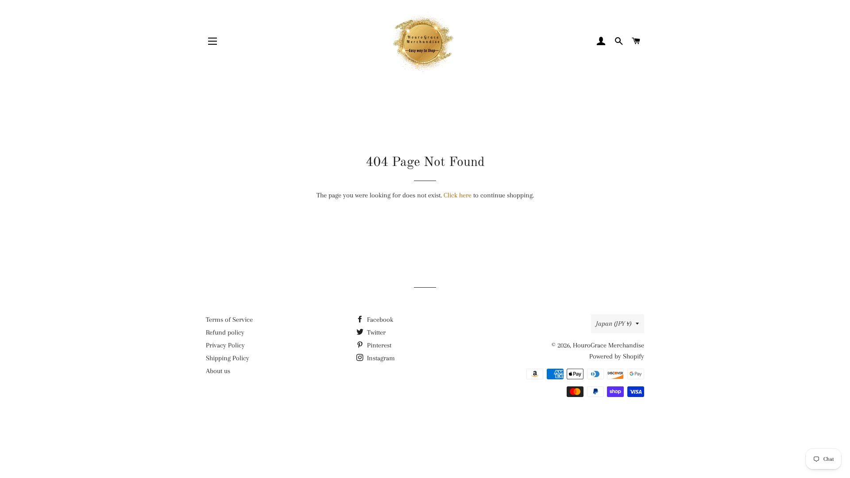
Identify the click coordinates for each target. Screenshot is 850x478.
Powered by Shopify (616, 356)
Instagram (380, 358)
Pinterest (378, 345)
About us (218, 371)
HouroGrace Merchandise (608, 345)
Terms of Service (229, 320)
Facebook (379, 320)
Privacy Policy (225, 345)
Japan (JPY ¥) (613, 324)
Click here (457, 195)
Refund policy (225, 332)
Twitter (375, 332)
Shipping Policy (227, 358)
